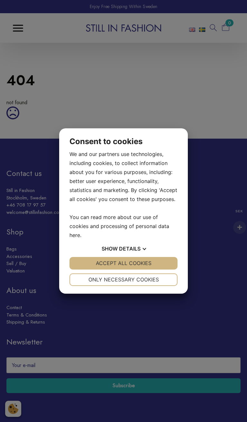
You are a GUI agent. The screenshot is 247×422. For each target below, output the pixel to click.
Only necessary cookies (123, 279)
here (74, 235)
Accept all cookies (123, 263)
